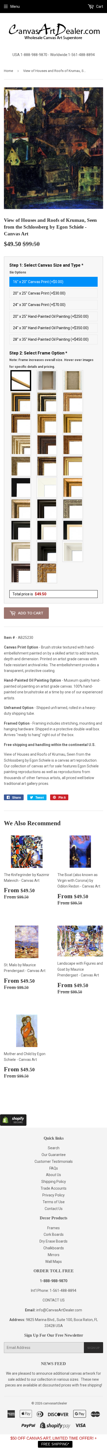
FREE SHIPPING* (55, 1444)
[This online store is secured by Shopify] (13, 1124)
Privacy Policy (53, 1195)
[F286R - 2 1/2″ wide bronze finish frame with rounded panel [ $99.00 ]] (47, 466)
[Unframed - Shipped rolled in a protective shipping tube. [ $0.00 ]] (21, 380)
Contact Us (54, 1209)
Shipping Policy (53, 1181)
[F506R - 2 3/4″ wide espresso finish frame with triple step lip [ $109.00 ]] (47, 508)
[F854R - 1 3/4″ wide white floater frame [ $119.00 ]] (73, 551)
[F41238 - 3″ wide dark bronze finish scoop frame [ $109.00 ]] (21, 573)
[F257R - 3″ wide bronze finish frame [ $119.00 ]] (47, 423)
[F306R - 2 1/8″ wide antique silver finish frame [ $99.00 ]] (21, 466)
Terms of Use (54, 1202)
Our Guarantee (54, 1155)
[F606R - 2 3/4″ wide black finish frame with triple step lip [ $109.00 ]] (21, 530)
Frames (53, 1228)
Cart (99, 6)
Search (53, 1148)
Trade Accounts (53, 1188)
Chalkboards (53, 1248)
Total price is (29, 594)
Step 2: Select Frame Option (51, 360)
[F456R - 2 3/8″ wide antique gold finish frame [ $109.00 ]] (73, 402)
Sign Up (93, 1348)
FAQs (53, 1168)
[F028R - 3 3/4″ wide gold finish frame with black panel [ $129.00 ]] (21, 402)
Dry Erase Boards (53, 1241)
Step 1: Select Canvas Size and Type (46, 268)
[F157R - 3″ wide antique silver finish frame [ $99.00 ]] (21, 444)
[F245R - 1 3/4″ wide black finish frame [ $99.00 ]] (21, 487)
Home (8, 71)
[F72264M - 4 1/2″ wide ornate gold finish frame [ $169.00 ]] (47, 573)
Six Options (17, 272)
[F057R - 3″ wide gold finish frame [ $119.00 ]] (73, 423)
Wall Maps (53, 1262)
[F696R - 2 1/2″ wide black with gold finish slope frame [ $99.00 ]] (73, 530)
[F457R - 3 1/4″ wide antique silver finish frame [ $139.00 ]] (21, 508)
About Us (53, 1175)
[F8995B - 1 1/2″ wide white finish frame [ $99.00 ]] (47, 487)
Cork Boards (54, 1234)
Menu (15, 6)
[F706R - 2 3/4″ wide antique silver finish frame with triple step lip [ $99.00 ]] (21, 551)
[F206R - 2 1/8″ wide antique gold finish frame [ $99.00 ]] (73, 444)
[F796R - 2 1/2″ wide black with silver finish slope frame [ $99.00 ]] (47, 530)
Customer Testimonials (54, 1161)
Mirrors (53, 1255)
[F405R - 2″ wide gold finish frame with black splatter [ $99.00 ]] (73, 466)
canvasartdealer (55, 1403)
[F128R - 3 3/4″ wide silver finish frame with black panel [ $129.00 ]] (47, 402)
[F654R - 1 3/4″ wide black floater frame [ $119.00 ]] (47, 551)
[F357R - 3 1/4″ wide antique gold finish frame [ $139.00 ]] (73, 487)
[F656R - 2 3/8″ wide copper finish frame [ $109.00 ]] (21, 423)
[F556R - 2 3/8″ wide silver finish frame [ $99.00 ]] (73, 508)
